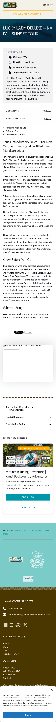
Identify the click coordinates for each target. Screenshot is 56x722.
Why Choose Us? (11, 671)
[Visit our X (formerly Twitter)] (25, 625)
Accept (28, 715)
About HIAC (9, 667)
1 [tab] (11, 349)
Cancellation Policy (15, 424)
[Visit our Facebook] (5, 625)
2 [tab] (28, 349)
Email (29, 332)
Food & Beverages (15, 416)
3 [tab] (44, 349)
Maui (5, 650)
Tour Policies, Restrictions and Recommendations (20, 408)
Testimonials (9, 674)
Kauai (10, 530)
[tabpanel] (28, 361)
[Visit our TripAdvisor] (18, 625)
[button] (51, 689)
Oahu (5, 646)
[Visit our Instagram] (11, 625)
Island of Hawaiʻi (11, 653)
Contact (7, 678)
